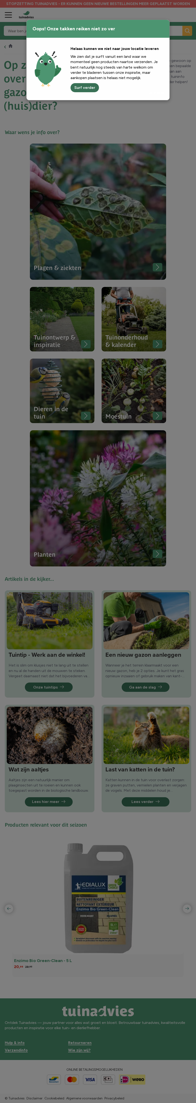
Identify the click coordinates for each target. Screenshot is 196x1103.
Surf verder (84, 87)
